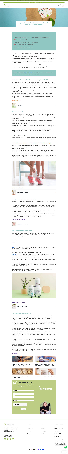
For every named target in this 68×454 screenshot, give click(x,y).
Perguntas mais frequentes (58, 428)
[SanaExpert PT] (8, 5)
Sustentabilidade (43, 431)
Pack (27, 433)
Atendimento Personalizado (58, 439)
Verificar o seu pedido (16, 402)
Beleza (28, 426)
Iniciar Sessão (56, 426)
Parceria (55, 438)
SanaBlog (42, 426)
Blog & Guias (48, 5)
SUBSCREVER (23, 409)
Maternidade (29, 430)
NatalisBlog (42, 428)
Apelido (14, 392)
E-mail (14, 395)
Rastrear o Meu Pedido (57, 436)
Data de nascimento (16, 398)
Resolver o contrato (58, 441)
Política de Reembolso (57, 433)
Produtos (35, 5)
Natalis (29, 5)
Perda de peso (29, 431)
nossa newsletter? (28, 72)
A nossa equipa (43, 430)
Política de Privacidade (57, 431)
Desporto (28, 434)
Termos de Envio (56, 434)
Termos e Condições (57, 430)
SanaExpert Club (22, 5)
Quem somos (41, 5)
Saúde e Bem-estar (30, 428)
